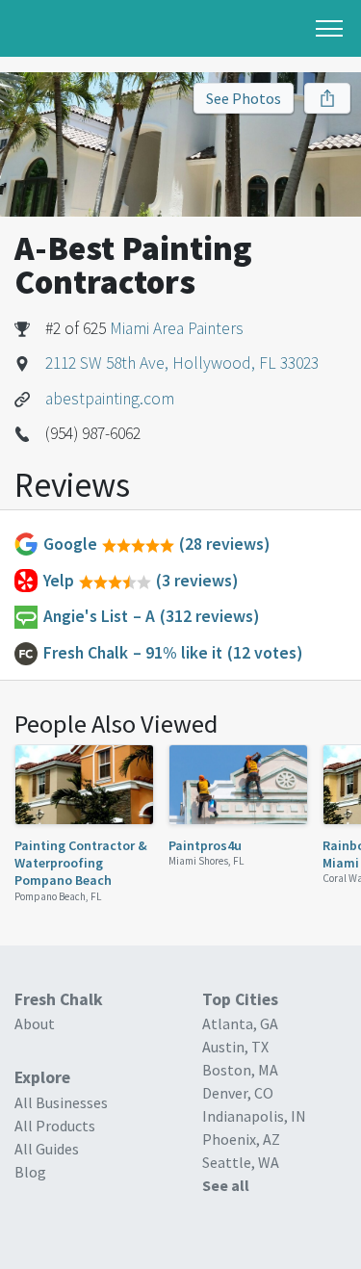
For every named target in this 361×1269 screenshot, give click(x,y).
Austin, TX (235, 1046)
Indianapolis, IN (254, 1116)
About (34, 1023)
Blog (30, 1171)
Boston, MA (240, 1069)
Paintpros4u (205, 845)
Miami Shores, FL (206, 861)
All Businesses (61, 1102)
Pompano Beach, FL (58, 896)
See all (225, 1185)
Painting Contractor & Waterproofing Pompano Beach (80, 863)
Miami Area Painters (177, 328)
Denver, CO (237, 1092)
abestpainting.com (109, 398)
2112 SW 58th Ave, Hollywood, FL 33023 (182, 363)
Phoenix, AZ (241, 1139)
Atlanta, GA (240, 1023)
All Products (54, 1125)
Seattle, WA (240, 1162)
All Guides (46, 1148)
